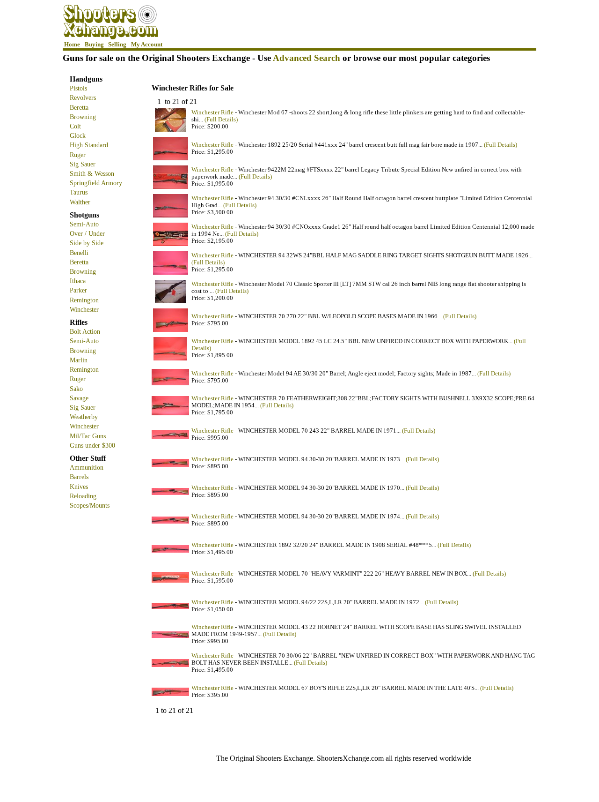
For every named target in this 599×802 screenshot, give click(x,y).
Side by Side (86, 243)
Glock (78, 135)
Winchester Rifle (212, 112)
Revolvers (83, 97)
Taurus (79, 192)
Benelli (79, 252)
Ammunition (86, 467)
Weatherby (84, 416)
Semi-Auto (84, 224)
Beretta (79, 107)
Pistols (78, 88)
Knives (79, 486)
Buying (94, 44)
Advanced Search (306, 58)
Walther (80, 202)
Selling (117, 44)
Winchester (84, 309)
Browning (83, 116)
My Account (146, 44)
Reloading (83, 496)
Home (72, 44)
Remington (84, 300)
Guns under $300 (92, 445)
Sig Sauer (82, 164)
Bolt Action (85, 331)
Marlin (79, 360)
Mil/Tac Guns (88, 436)
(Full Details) (221, 119)
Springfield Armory (96, 183)
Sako (76, 388)
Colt (75, 126)
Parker (78, 290)
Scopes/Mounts (90, 505)
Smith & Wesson (92, 173)
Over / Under (87, 233)
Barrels (79, 476)
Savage (79, 398)
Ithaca (78, 281)
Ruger (78, 154)
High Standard (89, 145)
